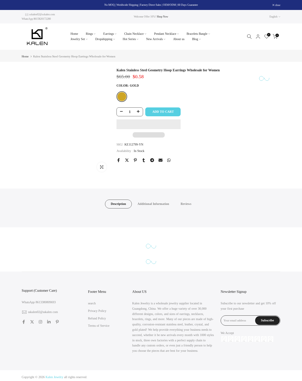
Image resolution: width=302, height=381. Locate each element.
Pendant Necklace (165, 33)
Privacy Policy (97, 311)
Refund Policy (97, 318)
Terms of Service (98, 325)
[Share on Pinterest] (135, 160)
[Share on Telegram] (152, 160)
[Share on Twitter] (127, 160)
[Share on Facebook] (118, 160)
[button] (149, 124)
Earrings (108, 33)
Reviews (186, 204)
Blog (195, 39)
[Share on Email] (160, 160)
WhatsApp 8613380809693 (39, 302)
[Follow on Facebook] (24, 322)
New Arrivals (154, 39)
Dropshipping (103, 39)
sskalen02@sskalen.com (42, 14)
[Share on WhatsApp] (169, 160)
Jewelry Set (78, 39)
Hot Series (129, 39)
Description (118, 204)
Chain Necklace (134, 33)
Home (74, 33)
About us (178, 39)
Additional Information (153, 204)
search (92, 303)
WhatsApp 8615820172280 (36, 18)
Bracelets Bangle (197, 33)
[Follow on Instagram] (40, 322)
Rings (89, 33)
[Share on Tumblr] (144, 160)
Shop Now (162, 16)
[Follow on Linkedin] (49, 322)
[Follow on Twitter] (32, 322)
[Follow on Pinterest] (57, 322)
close (27, 5)
